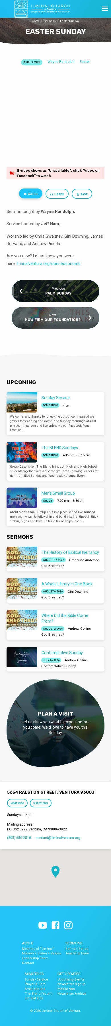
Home (36, 20)
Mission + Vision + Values (41, 953)
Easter (85, 62)
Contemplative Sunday (62, 652)
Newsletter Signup (71, 984)
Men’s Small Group (58, 493)
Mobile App (66, 989)
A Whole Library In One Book (67, 584)
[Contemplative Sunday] (22, 657)
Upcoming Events (71, 979)
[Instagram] (68, 926)
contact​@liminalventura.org (58, 838)
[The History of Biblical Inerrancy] (22, 557)
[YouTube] (43, 926)
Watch (32, 194)
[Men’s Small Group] (22, 498)
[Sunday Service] (22, 402)
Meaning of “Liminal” (38, 949)
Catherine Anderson (84, 560)
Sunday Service (56, 397)
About (28, 943)
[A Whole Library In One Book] (22, 588)
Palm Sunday (58, 293)
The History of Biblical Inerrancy (70, 552)
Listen (59, 194)
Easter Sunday (69, 20)
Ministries (34, 974)
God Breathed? (52, 566)
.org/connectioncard (61, 263)
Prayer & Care (35, 984)
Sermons (50, 20)
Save (83, 194)
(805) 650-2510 (19, 838)
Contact (28, 963)
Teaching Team (77, 953)
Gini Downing (78, 592)
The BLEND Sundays (60, 447)
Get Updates (69, 974)
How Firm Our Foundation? (53, 320)
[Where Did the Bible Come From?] (22, 620)
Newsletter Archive (71, 994)
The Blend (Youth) (39, 994)
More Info (17, 803)
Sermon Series (76, 949)
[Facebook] (55, 926)
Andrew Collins (79, 629)
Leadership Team (35, 958)
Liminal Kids (34, 998)
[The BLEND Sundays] (22, 452)
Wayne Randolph (61, 62)
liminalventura (29, 263)
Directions (40, 803)
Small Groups (35, 989)
